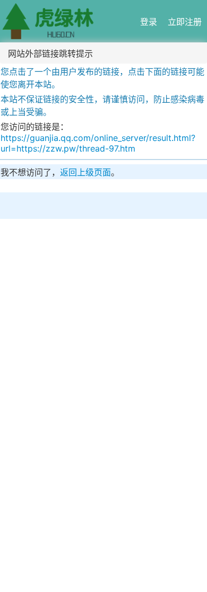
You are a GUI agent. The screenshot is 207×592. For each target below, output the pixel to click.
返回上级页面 (85, 172)
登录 (148, 21)
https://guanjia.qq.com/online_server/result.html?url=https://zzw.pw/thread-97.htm (98, 143)
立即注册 (185, 21)
